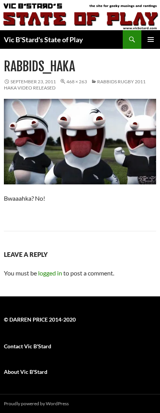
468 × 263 (76, 81)
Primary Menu (150, 39)
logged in (50, 273)
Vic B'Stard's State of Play (43, 39)
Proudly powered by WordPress (36, 403)
